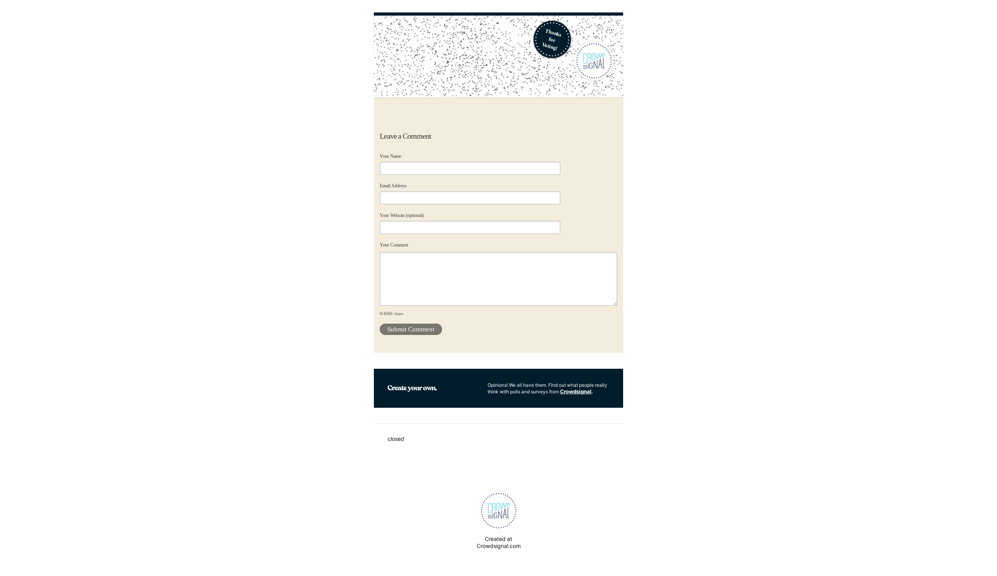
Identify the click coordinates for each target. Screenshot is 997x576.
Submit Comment (411, 329)
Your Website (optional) (402, 215)
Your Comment (394, 245)
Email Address (393, 185)
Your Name (390, 156)
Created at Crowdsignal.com (499, 542)
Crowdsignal (576, 391)
